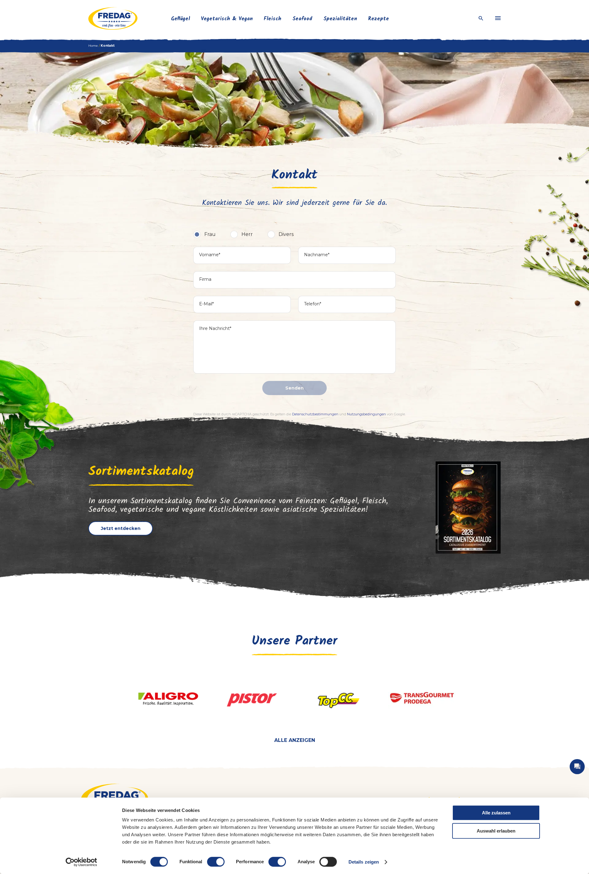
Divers (286, 234)
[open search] (481, 18)
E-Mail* (206, 304)
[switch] (216, 862)
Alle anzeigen (294, 740)
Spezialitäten (340, 19)
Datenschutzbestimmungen (315, 414)
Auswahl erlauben (496, 830)
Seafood (302, 19)
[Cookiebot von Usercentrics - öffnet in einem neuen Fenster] (81, 862)
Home (93, 46)
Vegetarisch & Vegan (227, 19)
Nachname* (316, 255)
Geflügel (180, 19)
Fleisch (272, 19)
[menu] (498, 18)
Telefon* (312, 304)
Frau (210, 234)
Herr (247, 234)
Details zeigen (363, 861)
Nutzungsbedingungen (366, 414)
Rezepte (378, 19)
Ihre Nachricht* (215, 328)
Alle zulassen (496, 812)
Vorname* (209, 255)
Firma (205, 279)
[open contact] (577, 766)
